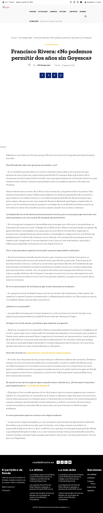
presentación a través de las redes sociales (48, 352)
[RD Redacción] (30, 65)
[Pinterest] (54, 75)
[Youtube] (81, 2)
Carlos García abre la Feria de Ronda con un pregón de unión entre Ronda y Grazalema (42, 496)
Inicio (14, 37)
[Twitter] (77, 2)
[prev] (82, 21)
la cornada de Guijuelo (36, 385)
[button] (85, 16)
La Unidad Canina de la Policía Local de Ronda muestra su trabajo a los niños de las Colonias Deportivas (42, 478)
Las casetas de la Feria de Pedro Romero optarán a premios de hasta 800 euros (41, 487)
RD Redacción (44, 65)
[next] (86, 21)
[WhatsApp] (60, 75)
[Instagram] (74, 2)
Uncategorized (25, 37)
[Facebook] (71, 2)
